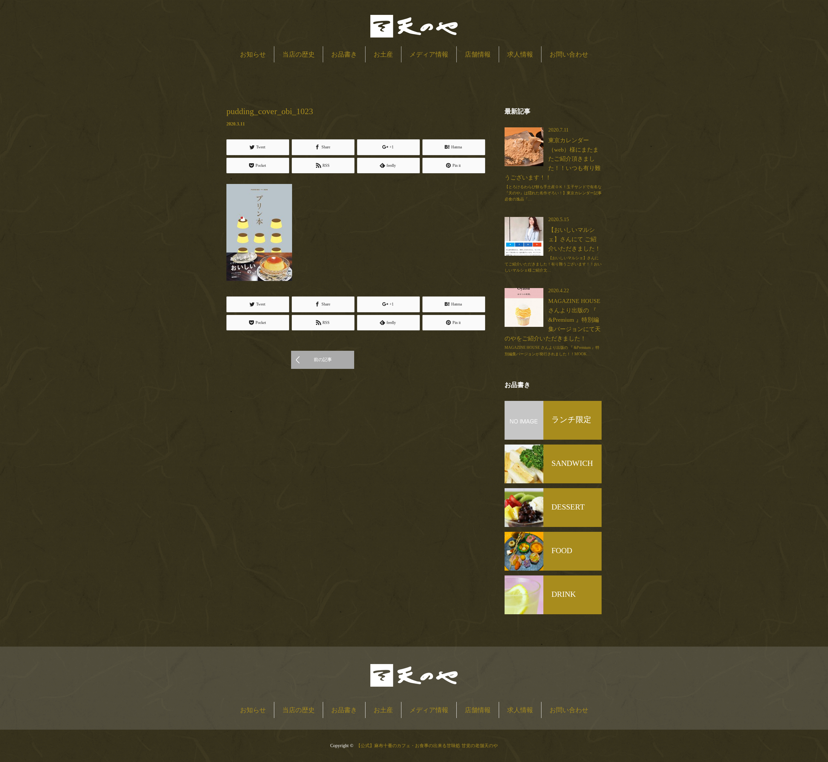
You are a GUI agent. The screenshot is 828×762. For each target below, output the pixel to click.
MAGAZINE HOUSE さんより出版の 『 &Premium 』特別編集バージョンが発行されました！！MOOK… (552, 350)
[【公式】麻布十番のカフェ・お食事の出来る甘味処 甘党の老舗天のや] (414, 27)
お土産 (383, 54)
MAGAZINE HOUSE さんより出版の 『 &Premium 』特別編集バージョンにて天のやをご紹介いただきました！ (553, 319)
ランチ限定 (571, 419)
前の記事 (323, 359)
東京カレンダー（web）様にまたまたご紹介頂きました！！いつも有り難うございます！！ (553, 159)
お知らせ (253, 54)
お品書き (344, 54)
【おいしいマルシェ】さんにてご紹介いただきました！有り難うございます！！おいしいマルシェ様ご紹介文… (553, 264)
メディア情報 (428, 54)
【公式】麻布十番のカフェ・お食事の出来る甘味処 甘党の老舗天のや (427, 745)
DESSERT (568, 507)
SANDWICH (572, 463)
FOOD (561, 550)
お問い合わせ (569, 54)
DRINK (563, 594)
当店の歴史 (298, 54)
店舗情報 (478, 54)
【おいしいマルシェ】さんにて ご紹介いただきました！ (574, 239)
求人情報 (520, 54)
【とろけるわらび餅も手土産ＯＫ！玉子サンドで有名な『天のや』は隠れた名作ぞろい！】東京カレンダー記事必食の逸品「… (553, 193)
